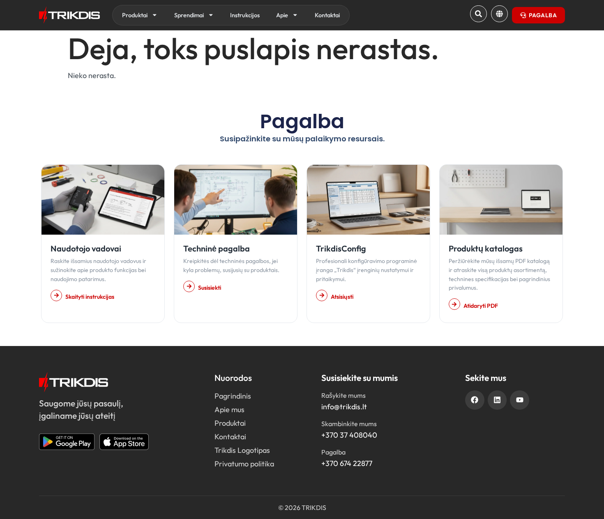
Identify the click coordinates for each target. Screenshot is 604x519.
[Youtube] (519, 400)
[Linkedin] (497, 400)
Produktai (135, 15)
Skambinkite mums (349, 424)
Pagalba (333, 452)
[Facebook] (474, 400)
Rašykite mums (343, 395)
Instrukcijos (245, 15)
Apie (282, 15)
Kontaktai (327, 15)
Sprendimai (189, 15)
